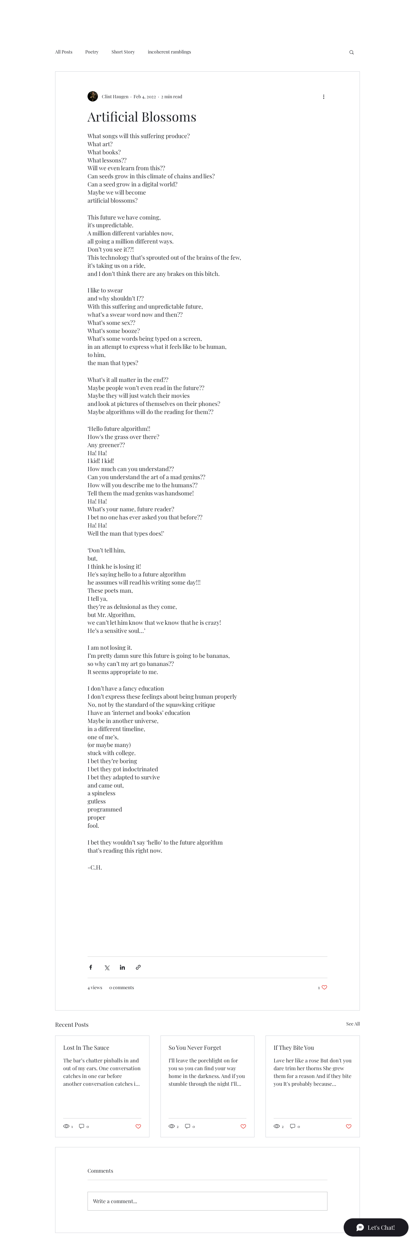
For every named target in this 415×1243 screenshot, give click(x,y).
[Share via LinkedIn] (122, 967)
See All (353, 1024)
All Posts (63, 52)
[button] (352, 51)
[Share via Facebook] (91, 967)
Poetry (92, 52)
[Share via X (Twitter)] (106, 967)
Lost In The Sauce (86, 1047)
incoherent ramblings (169, 52)
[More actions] (323, 96)
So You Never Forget (195, 1047)
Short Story (123, 52)
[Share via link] (138, 967)
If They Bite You (294, 1047)
